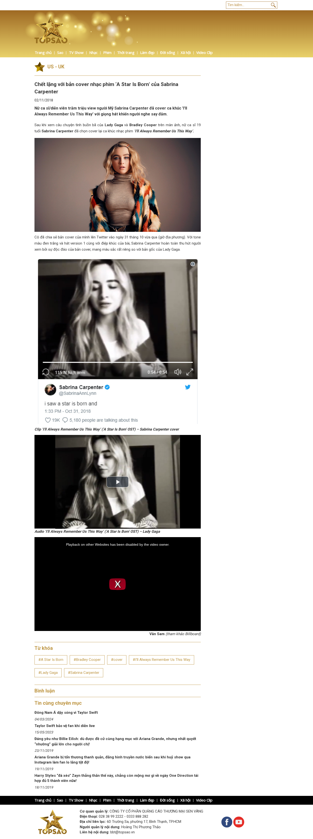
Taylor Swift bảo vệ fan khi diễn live (64, 726)
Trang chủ (43, 52)
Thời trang (125, 52)
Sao (60, 52)
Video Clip (204, 52)
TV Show (76, 52)
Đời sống (167, 52)
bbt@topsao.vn (122, 832)
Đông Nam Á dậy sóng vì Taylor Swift (66, 712)
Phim (107, 52)
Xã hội (186, 52)
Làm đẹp (147, 52)
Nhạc (93, 52)
